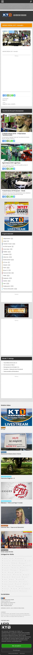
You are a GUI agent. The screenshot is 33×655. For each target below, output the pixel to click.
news (5, 581)
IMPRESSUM (3, 608)
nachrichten (21, 579)
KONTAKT (8, 608)
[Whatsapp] (12, 95)
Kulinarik (6, 265)
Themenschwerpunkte (9, 288)
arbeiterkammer (20, 558)
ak (12, 558)
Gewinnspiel (6, 567)
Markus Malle (6, 577)
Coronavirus (6, 563)
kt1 (4, 572)
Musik (12, 579)
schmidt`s (13, 104)
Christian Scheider (18, 560)
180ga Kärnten (7, 238)
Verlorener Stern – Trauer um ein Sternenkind (12, 527)
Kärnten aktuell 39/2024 (7, 552)
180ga (5, 558)
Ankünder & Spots (8, 243)
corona (28, 560)
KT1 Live (6, 262)
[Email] (8, 95)
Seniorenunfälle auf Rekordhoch (11, 371)
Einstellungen (16, 650)
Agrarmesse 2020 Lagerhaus (11, 163)
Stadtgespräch (8, 286)
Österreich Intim (8, 273)
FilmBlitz (6, 251)
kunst (11, 572)
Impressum (22, 653)
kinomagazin (15, 570)
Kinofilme (6, 570)
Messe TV (5, 100)
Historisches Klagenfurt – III (7, 478)
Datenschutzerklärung (13, 653)
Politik (6, 275)
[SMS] (10, 95)
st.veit (12, 586)
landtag (26, 574)
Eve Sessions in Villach (9, 365)
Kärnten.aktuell (8, 259)
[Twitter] (6, 95)
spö (5, 586)
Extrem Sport (7, 249)
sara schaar (24, 581)
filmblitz (15, 563)
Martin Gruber (16, 577)
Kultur (6, 267)
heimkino (16, 567)
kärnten (19, 572)
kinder (24, 567)
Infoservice (7, 257)
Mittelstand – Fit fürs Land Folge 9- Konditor (12, 503)
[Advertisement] (16, 73)
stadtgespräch (20, 586)
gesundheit (28, 565)
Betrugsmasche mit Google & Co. (11, 367)
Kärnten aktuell (7, 574)
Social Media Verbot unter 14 (10, 362)
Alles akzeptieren (16, 646)
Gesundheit (7, 254)
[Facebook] (4, 95)
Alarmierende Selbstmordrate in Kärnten (11, 454)
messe (9, 104)
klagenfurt (5, 104)
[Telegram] (14, 95)
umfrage (14, 588)
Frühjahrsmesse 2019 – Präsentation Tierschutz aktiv (14, 134)
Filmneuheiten (7, 565)
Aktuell (5, 241)
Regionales (7, 278)
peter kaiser (14, 581)
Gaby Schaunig (17, 565)
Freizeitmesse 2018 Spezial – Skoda (13, 191)
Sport (5, 283)
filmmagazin (24, 563)
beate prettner (7, 560)
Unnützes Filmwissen (25, 588)
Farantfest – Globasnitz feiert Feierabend (13, 369)
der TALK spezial (8, 246)
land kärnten (18, 574)
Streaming (6, 588)
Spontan (6, 280)
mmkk (5, 579)
